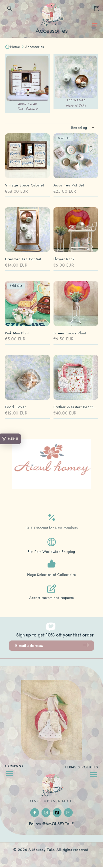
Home (15, 47)
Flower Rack (64, 259)
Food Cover (15, 407)
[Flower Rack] (76, 232)
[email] (68, 812)
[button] (10, 8)
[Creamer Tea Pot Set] (27, 232)
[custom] (34, 812)
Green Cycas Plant (70, 333)
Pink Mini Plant (17, 333)
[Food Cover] (27, 380)
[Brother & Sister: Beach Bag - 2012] (76, 380)
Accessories (34, 47)
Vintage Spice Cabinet (24, 185)
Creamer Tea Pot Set (23, 259)
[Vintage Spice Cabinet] (27, 158)
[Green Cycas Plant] (76, 306)
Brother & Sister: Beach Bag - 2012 (76, 407)
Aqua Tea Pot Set (69, 185)
